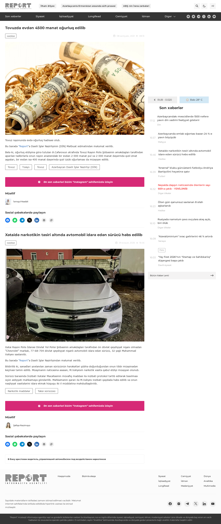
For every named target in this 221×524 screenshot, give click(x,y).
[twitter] (203, 16)
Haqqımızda (64, 476)
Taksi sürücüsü (46, 391)
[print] (44, 220)
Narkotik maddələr (19, 391)
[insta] (193, 16)
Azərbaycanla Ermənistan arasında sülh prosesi (89, 6)
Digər (168, 16)
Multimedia (209, 486)
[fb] (188, 16)
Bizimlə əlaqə (89, 476)
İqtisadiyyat (164, 481)
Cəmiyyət (186, 476)
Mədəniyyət (187, 486)
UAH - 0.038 (164, 99)
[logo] (18, 6)
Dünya (207, 476)
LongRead (163, 486)
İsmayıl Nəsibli (20, 201)
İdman (184, 481)
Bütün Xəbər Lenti (159, 275)
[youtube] (214, 16)
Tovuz (11, 167)
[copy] (51, 220)
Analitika (208, 481)
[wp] (14, 220)
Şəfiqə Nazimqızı (21, 425)
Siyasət (162, 476)
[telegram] (198, 16)
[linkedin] (209, 16)
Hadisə (11, 36)
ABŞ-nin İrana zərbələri (136, 6)
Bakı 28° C (196, 99)
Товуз (25, 167)
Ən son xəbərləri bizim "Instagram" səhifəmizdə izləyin (78, 182)
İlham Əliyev (48, 6)
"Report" (23, 146)
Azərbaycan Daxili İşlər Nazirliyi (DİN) (74, 167)
